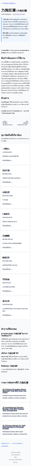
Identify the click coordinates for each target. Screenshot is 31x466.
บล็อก (15, 457)
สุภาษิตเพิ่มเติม (4, 446)
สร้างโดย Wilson (15, 455)
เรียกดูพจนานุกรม (5, 443)
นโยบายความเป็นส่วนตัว (15, 459)
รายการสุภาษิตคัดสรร (17, 443)
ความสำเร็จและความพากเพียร (19, 14)
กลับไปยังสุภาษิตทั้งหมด (9, 3)
